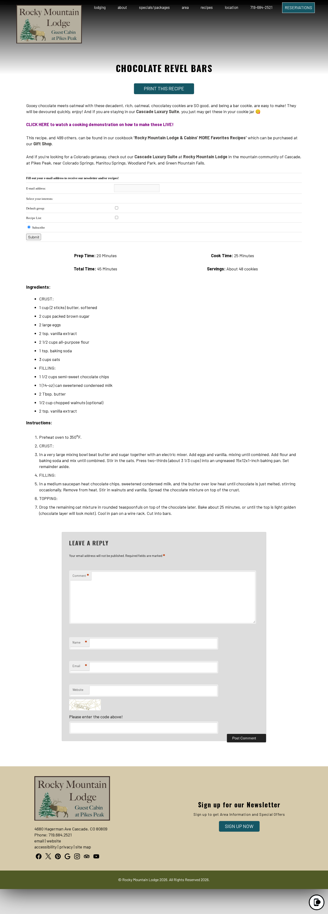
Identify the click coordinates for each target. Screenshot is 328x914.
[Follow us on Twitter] (48, 856)
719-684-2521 (261, 7)
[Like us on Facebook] (39, 856)
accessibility (45, 846)
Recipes (207, 7)
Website (78, 690)
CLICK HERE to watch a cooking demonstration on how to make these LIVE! (100, 124)
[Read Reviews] (87, 856)
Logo (41, 7)
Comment (81, 576)
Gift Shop (42, 143)
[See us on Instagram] (77, 856)
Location (231, 7)
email (39, 840)
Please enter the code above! (96, 716)
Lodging (100, 7)
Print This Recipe (164, 88)
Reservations (298, 7)
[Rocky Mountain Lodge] (49, 41)
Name (80, 642)
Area (185, 7)
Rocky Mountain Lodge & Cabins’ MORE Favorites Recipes (190, 137)
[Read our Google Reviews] (67, 856)
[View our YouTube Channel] (96, 856)
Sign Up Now (239, 826)
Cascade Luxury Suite (157, 111)
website (54, 840)
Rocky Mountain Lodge (205, 156)
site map (83, 846)
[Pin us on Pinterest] (58, 856)
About (122, 7)
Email (80, 666)
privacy (66, 846)
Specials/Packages (154, 7)
